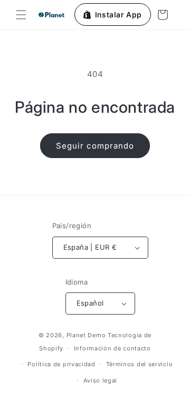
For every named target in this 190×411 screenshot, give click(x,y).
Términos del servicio (139, 364)
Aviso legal (100, 380)
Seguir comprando (95, 146)
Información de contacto (112, 348)
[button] (21, 14)
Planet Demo (86, 335)
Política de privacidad (61, 364)
